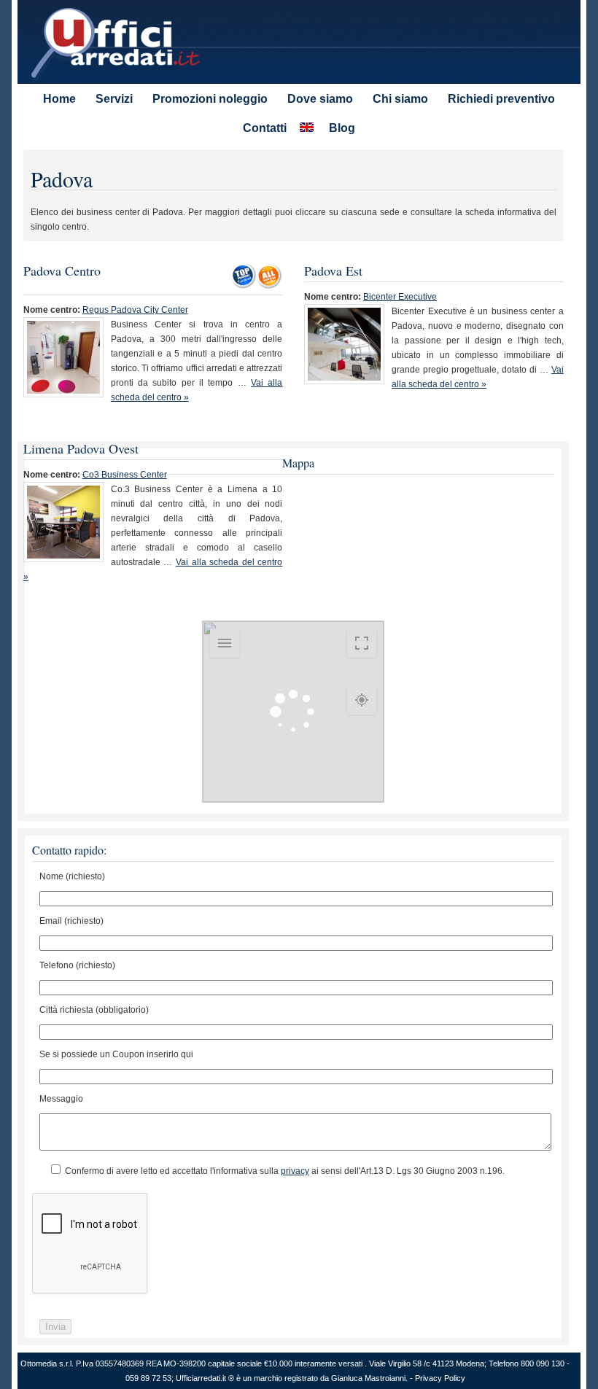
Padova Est (333, 270)
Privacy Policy (440, 1378)
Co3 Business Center (124, 475)
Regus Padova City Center (135, 310)
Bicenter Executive (400, 297)
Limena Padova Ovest (81, 448)
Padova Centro (62, 270)
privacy (295, 1171)
